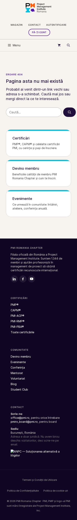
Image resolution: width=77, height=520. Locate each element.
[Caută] (69, 112)
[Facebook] (22, 278)
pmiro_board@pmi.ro (24, 421)
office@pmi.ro (20, 417)
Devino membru (21, 356)
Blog (14, 384)
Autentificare (56, 24)
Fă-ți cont (39, 32)
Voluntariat (18, 378)
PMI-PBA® (17, 326)
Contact (34, 24)
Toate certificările (22, 332)
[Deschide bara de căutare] (68, 45)
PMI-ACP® (17, 315)
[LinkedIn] (14, 278)
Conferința (18, 367)
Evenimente (18, 362)
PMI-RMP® (17, 321)
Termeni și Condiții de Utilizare (39, 479)
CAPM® (16, 310)
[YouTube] (31, 278)
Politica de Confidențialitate (23, 490)
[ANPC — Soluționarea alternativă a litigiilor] (35, 456)
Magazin (17, 24)
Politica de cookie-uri (55, 490)
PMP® (15, 304)
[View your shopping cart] (59, 45)
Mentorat (17, 373)
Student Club (19, 389)
